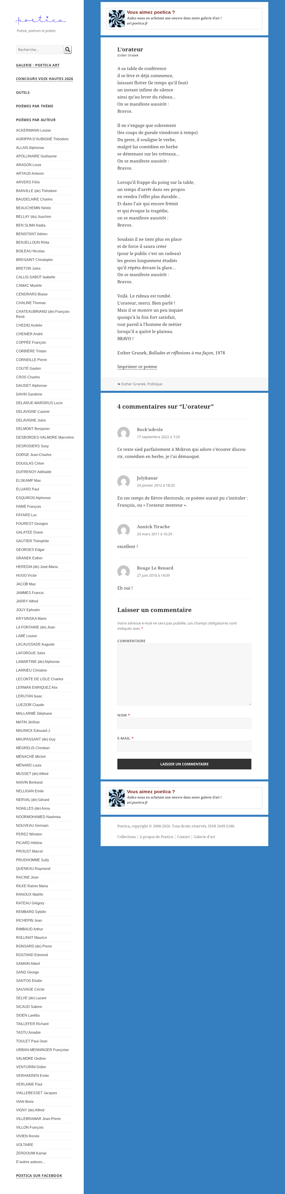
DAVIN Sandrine (29, 394)
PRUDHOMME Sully (32, 860)
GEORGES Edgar (30, 550)
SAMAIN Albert (28, 963)
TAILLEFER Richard (32, 1024)
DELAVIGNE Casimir (33, 411)
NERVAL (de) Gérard (32, 800)
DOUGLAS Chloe (30, 463)
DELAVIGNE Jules (31, 420)
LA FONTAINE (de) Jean (35, 627)
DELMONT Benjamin (33, 429)
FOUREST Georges (32, 524)
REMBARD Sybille (31, 912)
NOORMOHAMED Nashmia (38, 817)
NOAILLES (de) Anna (33, 808)
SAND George (27, 972)
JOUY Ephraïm (28, 610)
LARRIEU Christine (31, 670)
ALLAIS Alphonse (30, 148)
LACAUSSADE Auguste (35, 644)
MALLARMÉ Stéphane (34, 713)
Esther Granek (133, 383)
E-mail (125, 738)
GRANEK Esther (29, 558)
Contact (183, 836)
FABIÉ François (28, 506)
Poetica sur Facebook (39, 1175)
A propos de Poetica (156, 836)
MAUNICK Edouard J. (33, 730)
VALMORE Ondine (31, 1058)
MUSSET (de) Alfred (32, 774)
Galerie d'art (204, 836)
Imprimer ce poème (137, 366)
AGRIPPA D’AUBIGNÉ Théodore (42, 139)
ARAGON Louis (28, 165)
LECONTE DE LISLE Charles (39, 679)
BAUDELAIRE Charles (34, 199)
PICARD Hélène (29, 843)
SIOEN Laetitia (28, 1015)
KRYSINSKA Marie (31, 618)
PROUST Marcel (29, 851)
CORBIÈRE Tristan (31, 351)
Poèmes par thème (34, 106)
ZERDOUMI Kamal (31, 1153)
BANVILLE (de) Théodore (36, 191)
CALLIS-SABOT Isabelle (35, 277)
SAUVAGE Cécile (30, 989)
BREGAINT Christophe (34, 260)
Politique (154, 383)
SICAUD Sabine (29, 1007)
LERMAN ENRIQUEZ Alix (36, 687)
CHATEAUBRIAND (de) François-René (43, 314)
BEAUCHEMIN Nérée (33, 208)
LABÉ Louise (26, 636)
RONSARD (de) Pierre (34, 946)
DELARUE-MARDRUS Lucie (39, 403)
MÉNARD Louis (28, 765)
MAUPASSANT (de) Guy (35, 739)
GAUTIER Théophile (32, 541)
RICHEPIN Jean (29, 920)
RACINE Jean (27, 877)
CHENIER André (29, 334)
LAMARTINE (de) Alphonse (38, 662)
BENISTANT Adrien (31, 234)
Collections (126, 836)
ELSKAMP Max (28, 480)
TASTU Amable (28, 1032)
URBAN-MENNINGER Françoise (42, 1050)
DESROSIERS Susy (32, 446)
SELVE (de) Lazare (31, 998)
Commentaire (131, 640)
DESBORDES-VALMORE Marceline (45, 437)
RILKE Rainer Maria (32, 886)
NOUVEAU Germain (32, 825)
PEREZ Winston (29, 834)
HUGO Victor (26, 575)
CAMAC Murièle (29, 285)
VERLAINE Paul (29, 1084)
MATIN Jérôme (28, 722)
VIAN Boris (25, 1102)
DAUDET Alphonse (31, 385)
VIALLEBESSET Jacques (36, 1093)
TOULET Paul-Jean (31, 1041)
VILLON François (29, 1127)
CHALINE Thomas (31, 303)
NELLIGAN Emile (30, 791)
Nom (123, 715)
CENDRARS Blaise (32, 294)
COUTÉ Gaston (28, 368)
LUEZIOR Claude (30, 705)
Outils (23, 92)
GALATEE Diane (29, 532)
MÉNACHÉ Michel (31, 757)
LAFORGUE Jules (30, 653)
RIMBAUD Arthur (29, 929)
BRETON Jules (28, 268)
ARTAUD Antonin (30, 173)
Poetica (123, 826)
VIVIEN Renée (27, 1136)
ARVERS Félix (28, 182)
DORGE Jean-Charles (33, 455)
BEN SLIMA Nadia (30, 225)
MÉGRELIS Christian (33, 748)
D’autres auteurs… (31, 1162)
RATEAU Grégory (30, 903)
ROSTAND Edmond (32, 955)
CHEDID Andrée (29, 325)
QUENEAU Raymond (33, 869)
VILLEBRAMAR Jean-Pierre (38, 1119)
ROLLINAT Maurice (31, 937)
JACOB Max (26, 584)
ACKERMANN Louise (33, 130)
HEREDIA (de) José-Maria (37, 567)
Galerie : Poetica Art (38, 65)
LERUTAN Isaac (29, 696)
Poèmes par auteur (36, 119)
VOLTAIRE (24, 1145)
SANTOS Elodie (29, 981)
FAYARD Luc (26, 515)
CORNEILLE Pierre (31, 360)
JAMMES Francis (30, 593)
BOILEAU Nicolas (30, 251)
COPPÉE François (31, 342)
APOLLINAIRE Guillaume (36, 156)
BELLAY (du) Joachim (33, 217)
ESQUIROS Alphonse (33, 498)
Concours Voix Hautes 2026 (44, 78)
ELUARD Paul (27, 489)
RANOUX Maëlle (29, 894)
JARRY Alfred (27, 601)
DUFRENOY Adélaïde (33, 472)
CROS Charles (28, 377)
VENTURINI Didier (31, 1067)
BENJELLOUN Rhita (32, 242)
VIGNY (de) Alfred (30, 1110)
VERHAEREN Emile (32, 1076)
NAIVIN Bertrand (29, 782)
